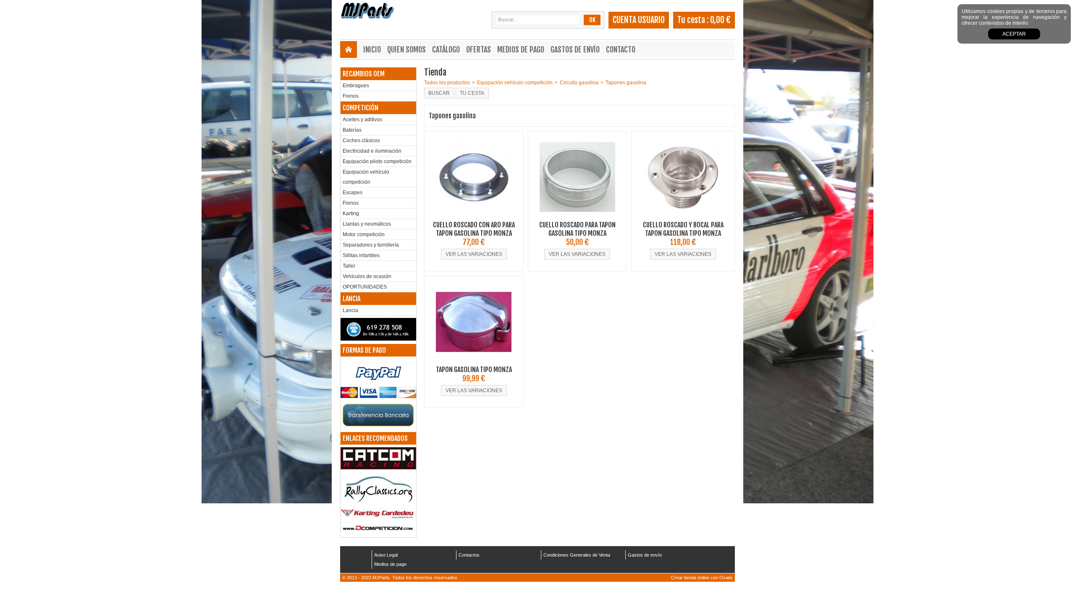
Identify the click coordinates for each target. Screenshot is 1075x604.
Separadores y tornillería (371, 245)
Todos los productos (447, 83)
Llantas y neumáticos (367, 224)
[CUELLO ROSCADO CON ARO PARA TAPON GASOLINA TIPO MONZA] (474, 218)
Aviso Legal (386, 554)
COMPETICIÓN (360, 108)
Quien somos (406, 49)
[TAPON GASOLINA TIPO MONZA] (474, 362)
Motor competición (364, 234)
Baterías (352, 130)
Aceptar (1014, 34)
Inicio (372, 49)
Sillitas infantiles (361, 255)
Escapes (352, 192)
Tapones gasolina (626, 83)
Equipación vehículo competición (366, 177)
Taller (349, 266)
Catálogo (446, 49)
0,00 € (720, 20)
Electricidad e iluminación (372, 151)
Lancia (350, 310)
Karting (351, 213)
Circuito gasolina (579, 83)
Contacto (620, 49)
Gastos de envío (575, 49)
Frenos (351, 96)
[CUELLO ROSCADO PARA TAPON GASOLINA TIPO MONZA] (577, 218)
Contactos (469, 554)
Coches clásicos (361, 140)
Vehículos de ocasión (367, 276)
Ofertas (478, 49)
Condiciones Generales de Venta (576, 554)
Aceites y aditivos (362, 119)
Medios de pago (520, 49)
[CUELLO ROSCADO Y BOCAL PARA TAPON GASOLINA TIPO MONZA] (683, 218)
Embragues (356, 86)
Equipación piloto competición (377, 161)
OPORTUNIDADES (365, 287)
